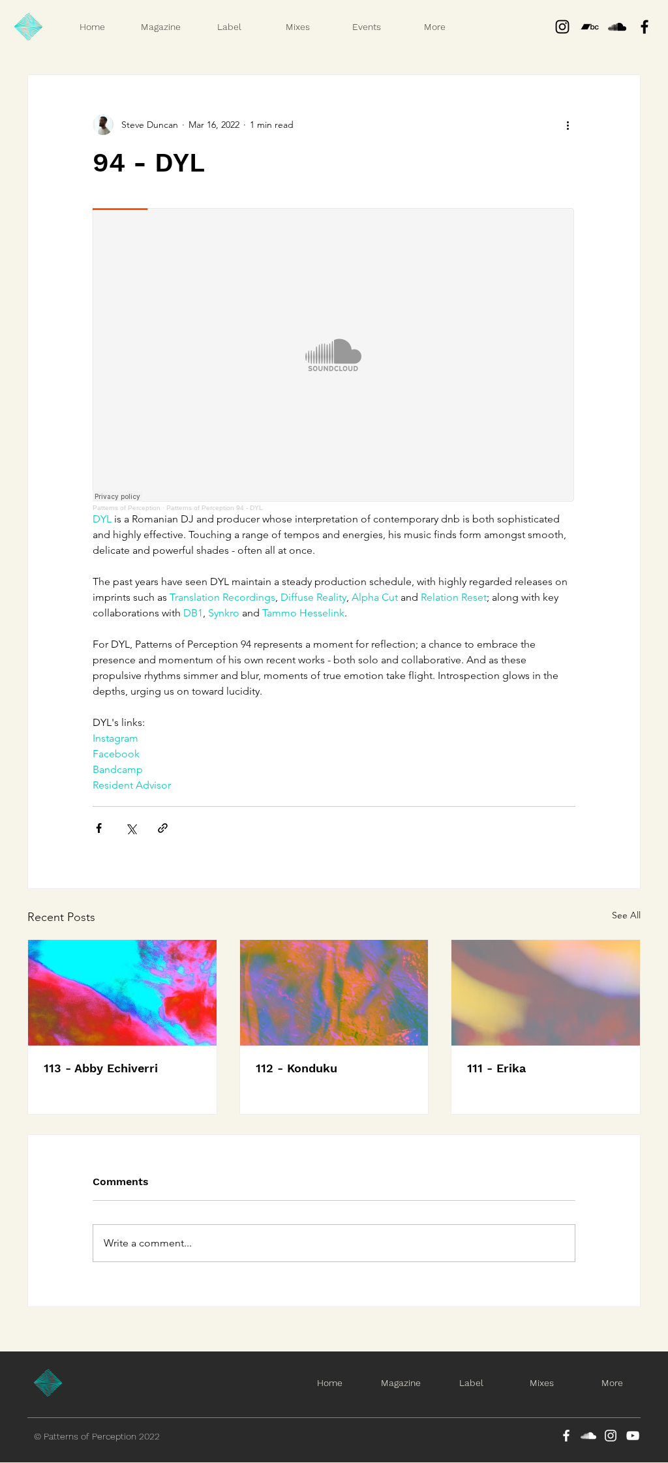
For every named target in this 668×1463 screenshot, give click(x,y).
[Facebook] (566, 1435)
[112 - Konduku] (334, 993)
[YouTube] (633, 1435)
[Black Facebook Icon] (644, 27)
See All (626, 915)
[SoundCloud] (588, 1435)
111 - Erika (496, 1068)
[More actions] (567, 124)
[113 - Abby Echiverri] (122, 993)
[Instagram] (562, 27)
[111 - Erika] (545, 993)
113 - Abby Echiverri (101, 1068)
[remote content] (334, 359)
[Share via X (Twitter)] (131, 828)
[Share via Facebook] (99, 828)
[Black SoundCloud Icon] (617, 27)
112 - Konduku (296, 1068)
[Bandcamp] (590, 27)
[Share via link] (163, 828)
